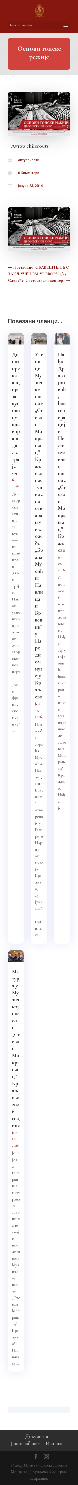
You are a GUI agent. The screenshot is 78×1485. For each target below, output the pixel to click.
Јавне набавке (25, 1443)
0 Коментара (28, 173)
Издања (54, 1443)
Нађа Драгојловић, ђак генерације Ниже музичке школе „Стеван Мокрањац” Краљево (62, 452)
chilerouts (37, 146)
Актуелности (28, 160)
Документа (36, 1436)
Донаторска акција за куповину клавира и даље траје (16, 410)
